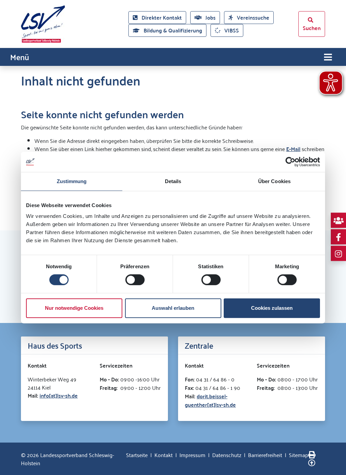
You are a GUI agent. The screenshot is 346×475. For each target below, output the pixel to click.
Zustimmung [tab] (72, 181)
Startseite (137, 454)
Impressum (192, 454)
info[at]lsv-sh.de (59, 395)
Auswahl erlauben (173, 308)
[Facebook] (338, 237)
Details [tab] (173, 181)
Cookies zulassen (272, 308)
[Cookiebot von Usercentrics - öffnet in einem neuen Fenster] (290, 162)
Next (330, 280)
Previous (16, 280)
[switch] (135, 279)
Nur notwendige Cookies (74, 308)
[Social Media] (338, 220)
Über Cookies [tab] (274, 181)
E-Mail (293, 149)
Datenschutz (226, 454)
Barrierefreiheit (265, 454)
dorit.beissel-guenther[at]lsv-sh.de (210, 400)
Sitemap (298, 454)
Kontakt (163, 454)
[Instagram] (338, 253)
